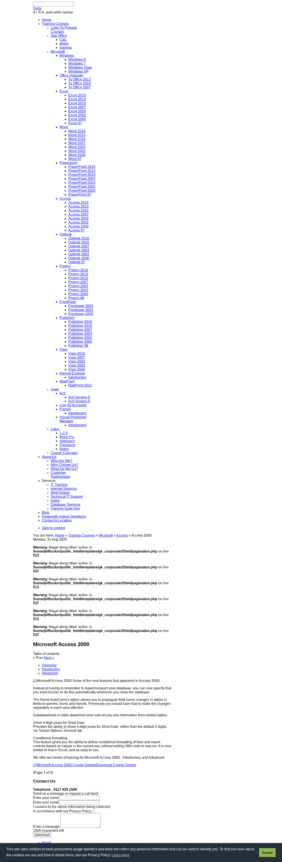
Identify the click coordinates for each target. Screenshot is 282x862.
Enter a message (46, 826)
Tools (37, 8)
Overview (49, 665)
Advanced (50, 673)
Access (122, 535)
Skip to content (53, 528)
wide (57, 12)
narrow (67, 12)
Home (59, 535)
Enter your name (46, 798)
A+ (35, 12)
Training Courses (81, 535)
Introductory (51, 669)
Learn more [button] (121, 855)
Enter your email (46, 802)
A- (43, 12)
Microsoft (106, 535)
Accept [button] (267, 852)
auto (49, 12)
